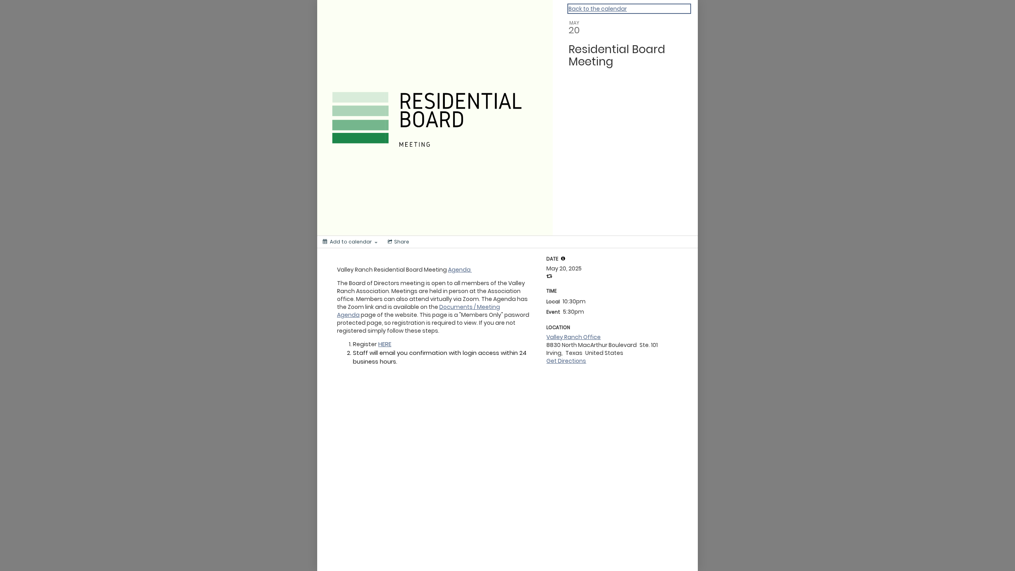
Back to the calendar (598, 9)
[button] (563, 258)
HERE (384, 344)
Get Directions (566, 361)
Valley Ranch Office (573, 337)
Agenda (460, 270)
